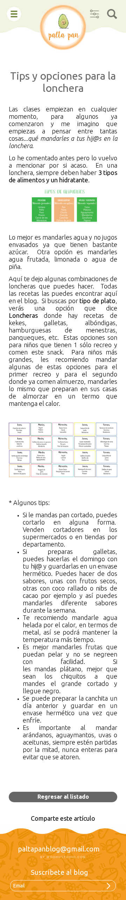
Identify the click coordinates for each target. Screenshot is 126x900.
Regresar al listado (63, 796)
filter (94, 12)
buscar (112, 12)
